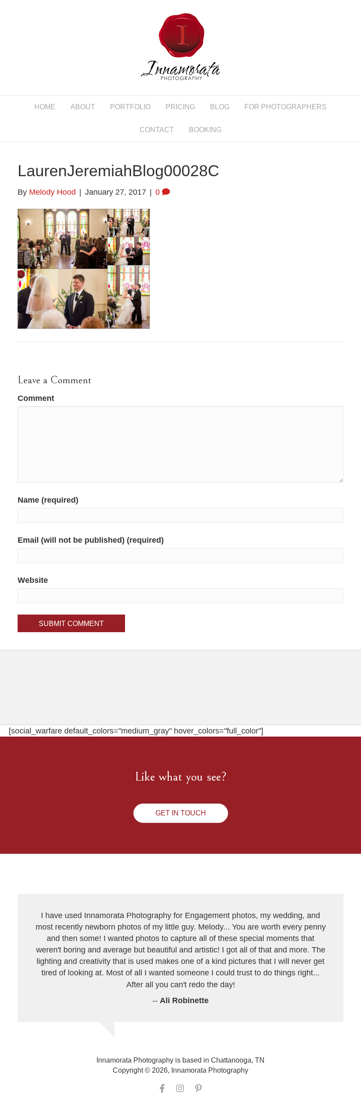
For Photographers (285, 107)
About (82, 107)
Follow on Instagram (186, 695)
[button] (180, 813)
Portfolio (130, 107)
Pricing (180, 107)
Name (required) (48, 500)
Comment (36, 398)
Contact (157, 129)
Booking (205, 129)
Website (33, 580)
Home (44, 107)
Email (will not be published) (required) (91, 540)
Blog (219, 107)
